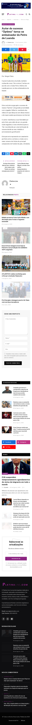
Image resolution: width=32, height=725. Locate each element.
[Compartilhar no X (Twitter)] (14, 49)
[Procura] (29, 14)
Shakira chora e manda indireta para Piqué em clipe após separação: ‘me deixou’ (17, 679)
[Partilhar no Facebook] (6, 49)
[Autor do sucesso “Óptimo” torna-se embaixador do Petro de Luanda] (16, 62)
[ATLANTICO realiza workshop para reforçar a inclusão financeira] (16, 263)
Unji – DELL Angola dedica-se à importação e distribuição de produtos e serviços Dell (16, 704)
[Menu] (3, 14)
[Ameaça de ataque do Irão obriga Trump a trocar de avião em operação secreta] (7, 515)
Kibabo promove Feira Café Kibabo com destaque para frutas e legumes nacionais (15, 219)
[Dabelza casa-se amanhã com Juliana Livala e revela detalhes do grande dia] (7, 404)
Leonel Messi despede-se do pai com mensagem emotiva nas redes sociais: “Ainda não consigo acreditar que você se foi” (21, 503)
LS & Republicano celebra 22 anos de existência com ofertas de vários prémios (15, 697)
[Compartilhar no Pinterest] (22, 49)
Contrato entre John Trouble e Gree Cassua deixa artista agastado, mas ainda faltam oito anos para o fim (21, 416)
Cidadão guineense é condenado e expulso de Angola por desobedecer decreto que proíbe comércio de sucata (20, 391)
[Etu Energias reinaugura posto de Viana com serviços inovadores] (16, 290)
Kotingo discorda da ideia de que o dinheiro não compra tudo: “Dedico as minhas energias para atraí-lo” (8, 167)
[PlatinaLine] (15, 14)
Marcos (6, 693)
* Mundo (5, 473)
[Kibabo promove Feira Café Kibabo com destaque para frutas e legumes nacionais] (16, 207)
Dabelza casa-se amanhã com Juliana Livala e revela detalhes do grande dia (21, 403)
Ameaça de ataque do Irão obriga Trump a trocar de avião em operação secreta (21, 515)
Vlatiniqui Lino (8, 676)
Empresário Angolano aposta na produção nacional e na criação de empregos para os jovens (16, 688)
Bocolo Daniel (8, 701)
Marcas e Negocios (8, 24)
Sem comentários (8, 45)
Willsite (23, 720)
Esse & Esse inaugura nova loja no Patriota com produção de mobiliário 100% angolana (14, 248)
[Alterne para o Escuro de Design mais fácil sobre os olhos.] (26, 14)
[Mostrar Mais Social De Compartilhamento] (28, 49)
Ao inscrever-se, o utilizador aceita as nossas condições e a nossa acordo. (16, 565)
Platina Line (11, 42)
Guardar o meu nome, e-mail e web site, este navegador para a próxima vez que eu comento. (15, 355)
